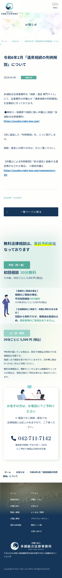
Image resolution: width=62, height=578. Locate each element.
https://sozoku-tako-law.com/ (22, 121)
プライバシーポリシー (40, 518)
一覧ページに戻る (31, 211)
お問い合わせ (36, 531)
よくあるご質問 (37, 512)
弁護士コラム (36, 499)
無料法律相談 (15, 525)
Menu (55, 7)
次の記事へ (17, 197)
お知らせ (15, 41)
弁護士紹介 (14, 506)
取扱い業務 (14, 512)
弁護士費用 (14, 518)
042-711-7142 (34, 438)
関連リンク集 (36, 525)
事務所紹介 (14, 499)
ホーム (4, 41)
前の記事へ (8, 197)
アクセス (34, 493)
